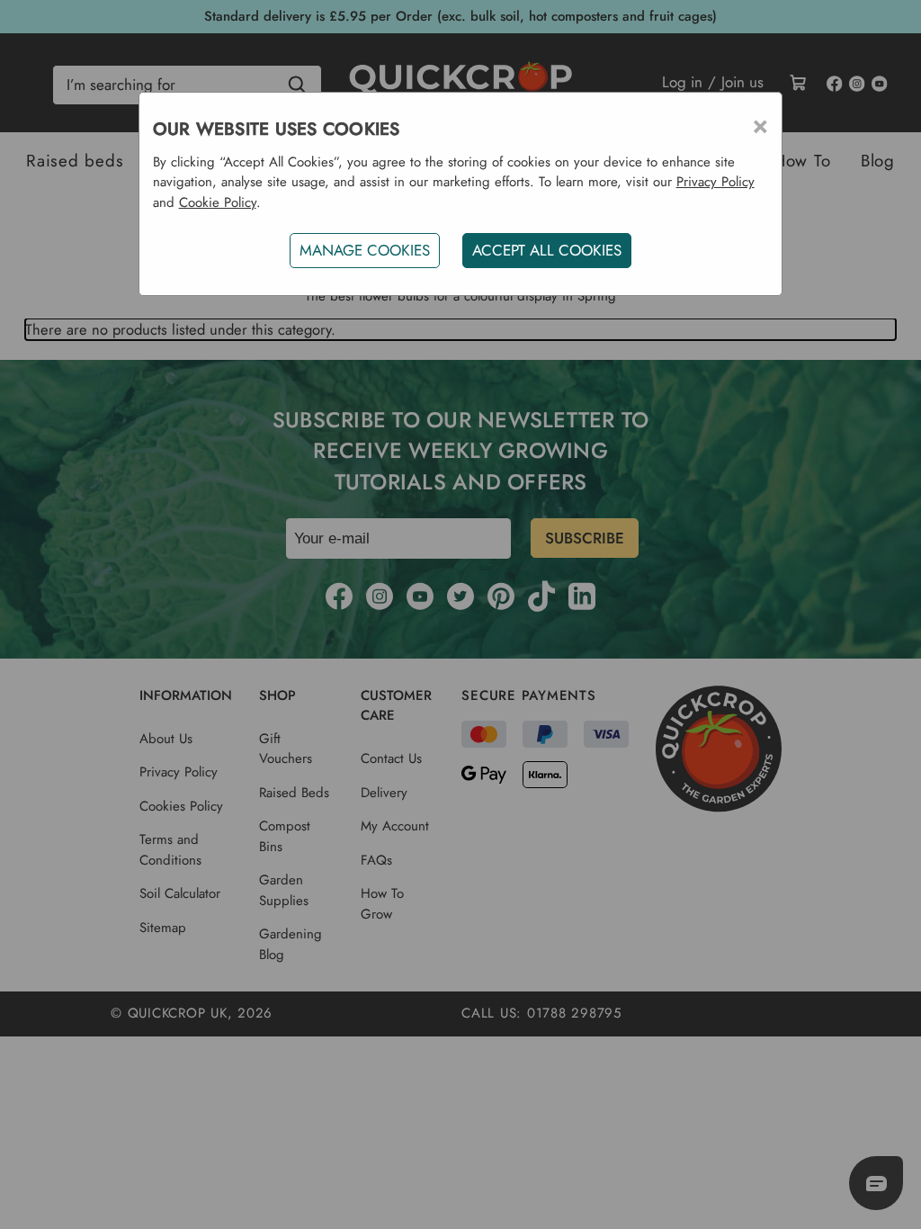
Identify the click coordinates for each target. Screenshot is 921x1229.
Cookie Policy (217, 202)
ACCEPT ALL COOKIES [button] (546, 250)
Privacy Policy (715, 182)
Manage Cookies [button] (365, 250)
